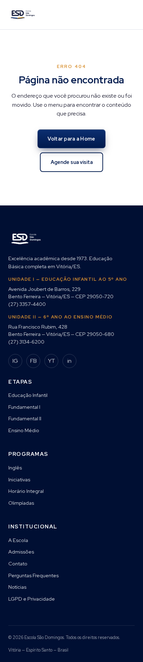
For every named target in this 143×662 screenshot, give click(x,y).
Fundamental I (24, 407)
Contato (17, 563)
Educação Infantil (28, 395)
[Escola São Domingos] (22, 15)
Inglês (15, 467)
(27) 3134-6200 (26, 341)
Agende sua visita (72, 162)
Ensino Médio (23, 430)
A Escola (18, 540)
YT (51, 360)
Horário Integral (26, 491)
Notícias (17, 587)
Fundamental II (24, 418)
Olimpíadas (21, 502)
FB (33, 360)
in (69, 360)
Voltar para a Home (71, 138)
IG (15, 360)
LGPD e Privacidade (31, 598)
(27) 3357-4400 (27, 304)
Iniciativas (19, 479)
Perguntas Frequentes (33, 575)
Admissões (21, 551)
